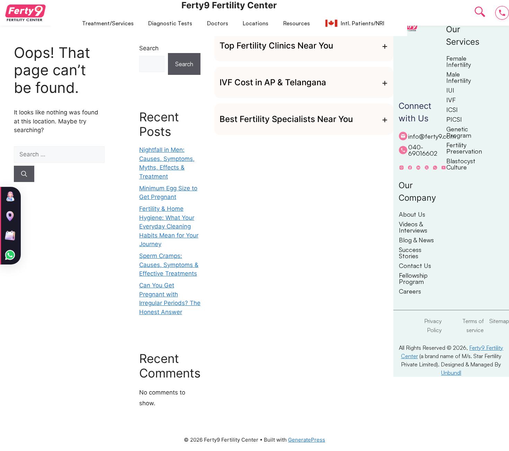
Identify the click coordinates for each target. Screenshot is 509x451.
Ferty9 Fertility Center (229, 5)
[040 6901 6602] (502, 13)
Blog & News (416, 240)
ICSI (452, 109)
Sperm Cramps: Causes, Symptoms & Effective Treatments (168, 264)
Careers (410, 291)
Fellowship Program (413, 278)
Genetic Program (458, 132)
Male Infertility (458, 77)
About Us (412, 214)
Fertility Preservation (464, 148)
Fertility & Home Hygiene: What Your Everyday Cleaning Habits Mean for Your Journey (168, 226)
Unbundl (451, 372)
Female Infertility (458, 61)
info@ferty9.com (427, 136)
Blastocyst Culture (460, 164)
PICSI (454, 119)
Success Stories (410, 252)
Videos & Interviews (413, 227)
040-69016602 (422, 150)
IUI (450, 90)
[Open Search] (479, 13)
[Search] (24, 174)
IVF (451, 100)
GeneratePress (306, 439)
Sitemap (499, 321)
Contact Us (415, 265)
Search (149, 48)
